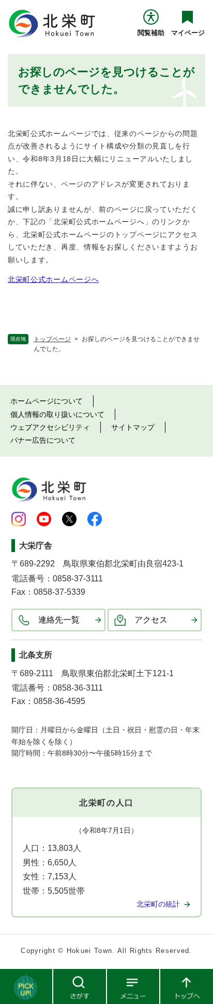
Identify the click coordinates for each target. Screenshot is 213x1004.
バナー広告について (42, 440)
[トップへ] (186, 986)
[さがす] (79, 986)
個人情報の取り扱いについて (57, 414)
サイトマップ (133, 427)
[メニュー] (133, 986)
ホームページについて (46, 401)
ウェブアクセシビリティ (50, 427)
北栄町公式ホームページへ (53, 279)
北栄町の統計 (158, 904)
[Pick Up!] (26, 986)
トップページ (52, 339)
